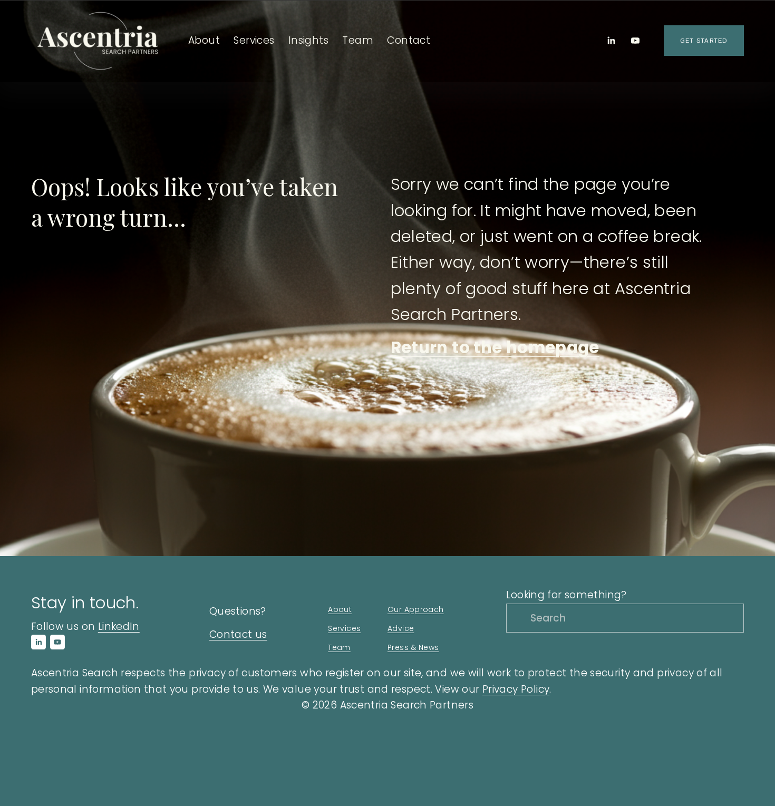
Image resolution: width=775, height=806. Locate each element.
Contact (408, 40)
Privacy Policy (515, 689)
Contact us (238, 634)
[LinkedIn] (611, 40)
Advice (401, 628)
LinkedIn (119, 626)
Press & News (413, 647)
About (340, 609)
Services (344, 628)
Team (357, 40)
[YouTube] (635, 40)
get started (704, 40)
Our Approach (416, 609)
